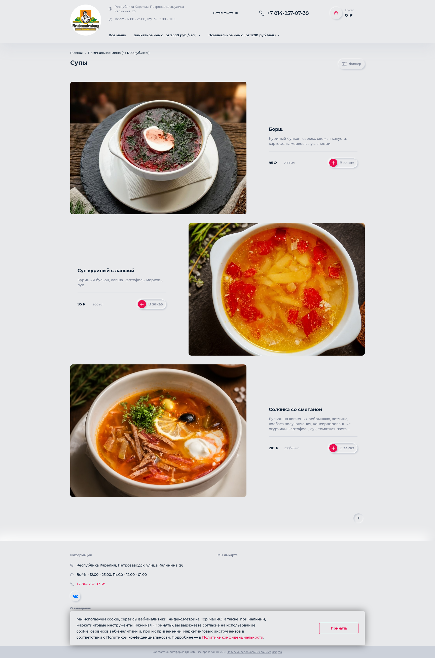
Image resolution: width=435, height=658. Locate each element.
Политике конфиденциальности (232, 637)
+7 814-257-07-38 (91, 584)
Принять (339, 628)
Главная (76, 53)
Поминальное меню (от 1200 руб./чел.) (119, 53)
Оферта (277, 652)
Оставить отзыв (225, 13)
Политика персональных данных (249, 652)
